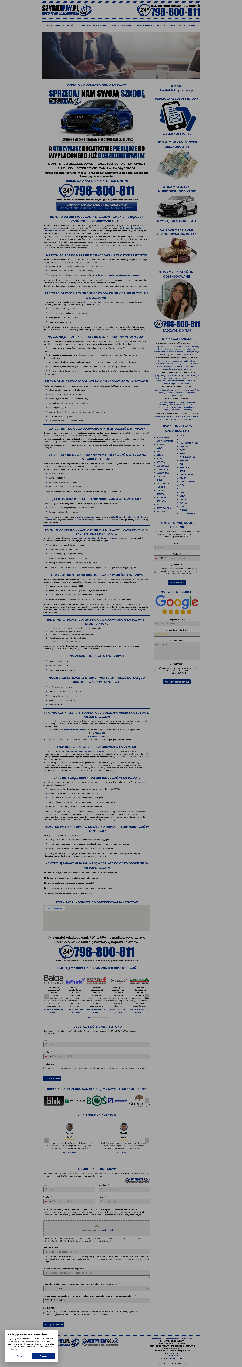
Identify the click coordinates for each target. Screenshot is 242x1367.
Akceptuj (43, 1356)
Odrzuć (19, 1356)
